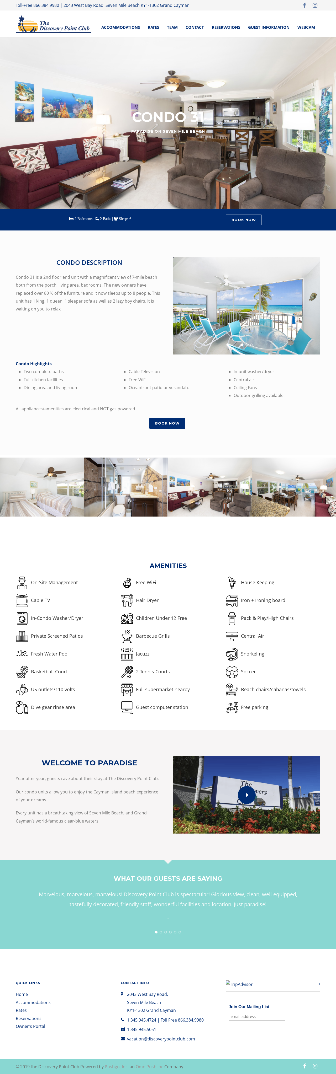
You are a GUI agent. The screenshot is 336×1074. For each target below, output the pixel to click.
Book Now (244, 220)
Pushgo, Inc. (117, 1067)
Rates (153, 27)
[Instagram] (315, 5)
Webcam (306, 27)
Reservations (226, 27)
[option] (42, 493)
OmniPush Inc (149, 1067)
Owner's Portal (30, 1026)
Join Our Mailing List (249, 1007)
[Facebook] (304, 5)
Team (172, 27)
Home (22, 994)
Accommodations (120, 27)
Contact (195, 27)
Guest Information (269, 27)
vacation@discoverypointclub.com (161, 1039)
